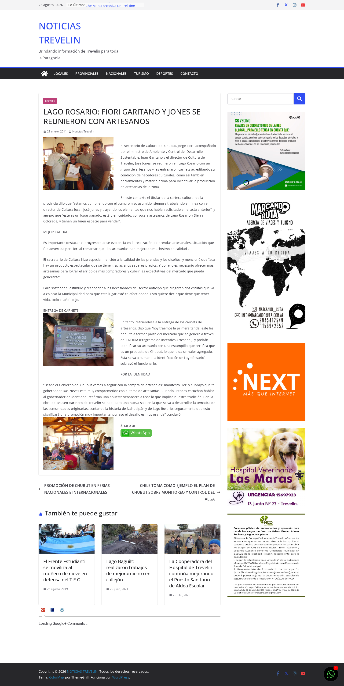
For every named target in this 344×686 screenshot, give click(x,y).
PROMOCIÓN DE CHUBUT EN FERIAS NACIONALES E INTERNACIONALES (77, 489)
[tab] (43, 611)
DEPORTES (164, 73)
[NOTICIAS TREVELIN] (44, 73)
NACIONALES (116, 73)
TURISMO (141, 73)
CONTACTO (189, 73)
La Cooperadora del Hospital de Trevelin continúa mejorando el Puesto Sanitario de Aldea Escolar (191, 573)
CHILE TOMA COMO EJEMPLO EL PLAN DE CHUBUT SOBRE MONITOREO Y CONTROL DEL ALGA (173, 492)
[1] (331, 676)
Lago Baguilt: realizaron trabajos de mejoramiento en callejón (128, 570)
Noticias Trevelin (83, 131)
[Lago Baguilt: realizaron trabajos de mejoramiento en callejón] (129, 527)
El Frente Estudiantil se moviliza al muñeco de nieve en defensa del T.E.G (65, 570)
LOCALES (61, 73)
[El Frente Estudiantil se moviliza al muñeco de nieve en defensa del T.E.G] (67, 527)
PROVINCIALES (87, 73)
